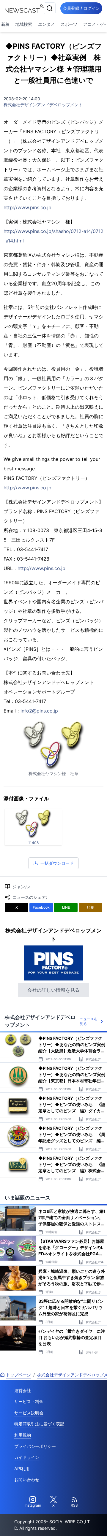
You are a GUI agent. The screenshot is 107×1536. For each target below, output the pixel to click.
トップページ (18, 1374)
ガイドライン (26, 1457)
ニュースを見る (88, 1021)
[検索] (50, 8)
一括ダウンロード (57, 863)
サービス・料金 (28, 1401)
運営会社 (22, 1390)
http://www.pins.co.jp (27, 207)
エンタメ (46, 24)
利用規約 (22, 1434)
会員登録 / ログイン (81, 8)
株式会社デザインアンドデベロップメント (43, 104)
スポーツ (69, 24)
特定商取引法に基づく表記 (39, 1423)
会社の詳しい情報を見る (53, 990)
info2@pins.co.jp (39, 711)
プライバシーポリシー (35, 1446)
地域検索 (23, 24)
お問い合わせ (26, 1479)
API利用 (21, 1468)
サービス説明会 (28, 1412)
